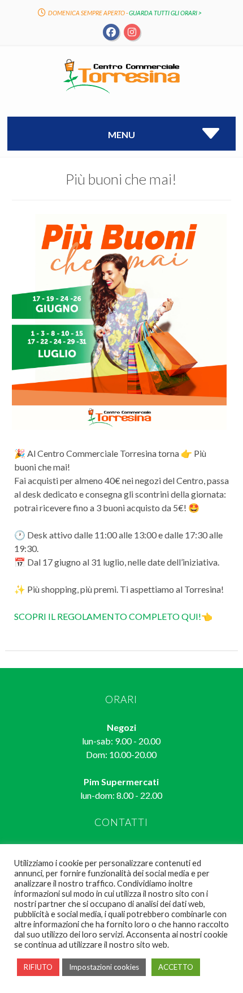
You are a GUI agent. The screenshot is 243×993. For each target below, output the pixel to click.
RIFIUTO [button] (38, 966)
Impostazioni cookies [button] (104, 966)
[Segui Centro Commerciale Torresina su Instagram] (131, 31)
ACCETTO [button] (175, 966)
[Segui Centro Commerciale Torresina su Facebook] (112, 31)
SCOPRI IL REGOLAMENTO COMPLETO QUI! (107, 616)
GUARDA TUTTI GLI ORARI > (165, 12)
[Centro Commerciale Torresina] (121, 92)
